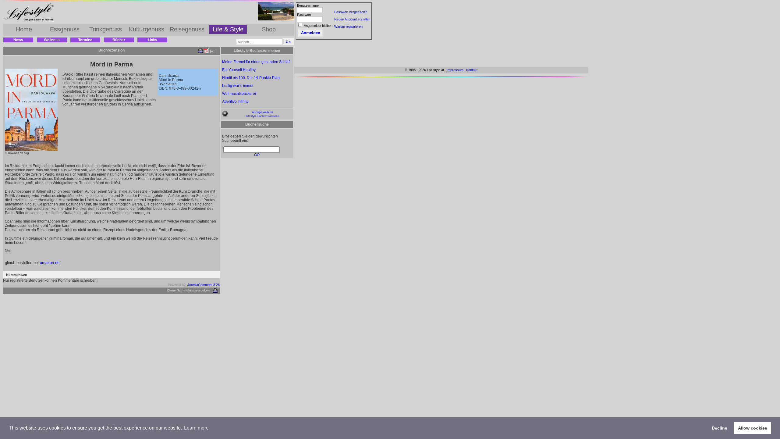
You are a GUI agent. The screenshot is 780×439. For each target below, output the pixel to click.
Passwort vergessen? (350, 12)
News (18, 40)
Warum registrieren (348, 26)
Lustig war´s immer (238, 86)
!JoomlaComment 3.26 (203, 285)
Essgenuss (65, 29)
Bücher (118, 40)
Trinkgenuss (105, 29)
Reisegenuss (187, 29)
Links (152, 40)
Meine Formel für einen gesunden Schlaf (255, 62)
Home (24, 29)
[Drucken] (200, 52)
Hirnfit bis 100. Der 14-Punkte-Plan (251, 78)
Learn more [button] (196, 427)
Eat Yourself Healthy (239, 70)
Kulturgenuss (146, 29)
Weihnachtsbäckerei (239, 93)
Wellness (52, 40)
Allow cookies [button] (752, 428)
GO (257, 155)
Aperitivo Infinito (235, 101)
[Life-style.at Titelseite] (30, 21)
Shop (269, 29)
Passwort (304, 14)
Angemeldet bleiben (318, 25)
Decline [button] (719, 428)
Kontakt (471, 70)
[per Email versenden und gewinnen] (213, 52)
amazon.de (49, 262)
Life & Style (228, 29)
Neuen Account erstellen (352, 19)
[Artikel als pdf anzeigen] (206, 52)
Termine (85, 40)
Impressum (455, 70)
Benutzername (308, 5)
